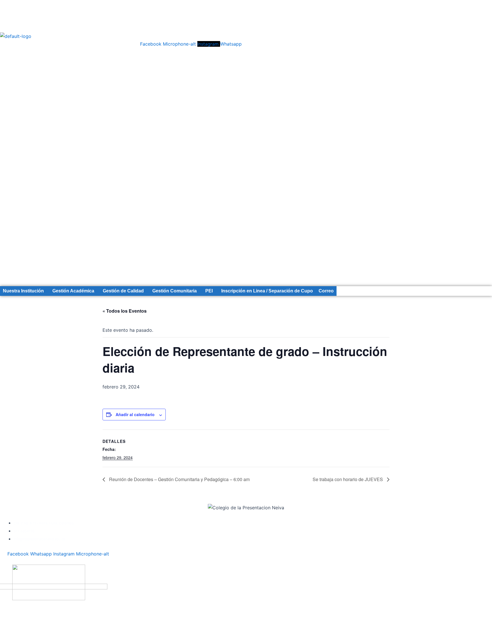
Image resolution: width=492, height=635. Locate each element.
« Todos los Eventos (124, 311)
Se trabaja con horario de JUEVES (348, 479)
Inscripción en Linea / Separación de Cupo (267, 290)
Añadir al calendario (135, 414)
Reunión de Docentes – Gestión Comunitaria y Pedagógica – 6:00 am (179, 479)
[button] (25, 291)
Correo (326, 290)
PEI (209, 290)
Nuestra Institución (23, 290)
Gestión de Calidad (123, 290)
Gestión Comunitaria (174, 290)
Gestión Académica (73, 290)
